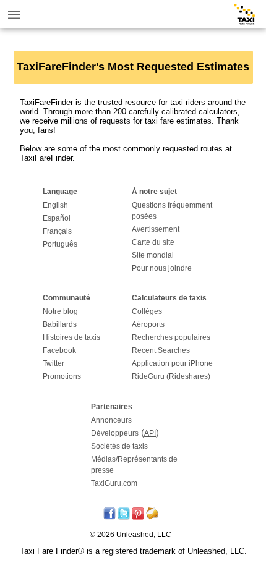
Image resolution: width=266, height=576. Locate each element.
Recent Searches (161, 350)
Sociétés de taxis (119, 446)
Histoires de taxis (71, 337)
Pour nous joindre (162, 268)
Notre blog (60, 311)
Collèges (147, 311)
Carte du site (153, 242)
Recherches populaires (171, 337)
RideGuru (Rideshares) (171, 376)
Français (57, 231)
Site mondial (153, 255)
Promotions (62, 376)
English (55, 205)
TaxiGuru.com (114, 483)
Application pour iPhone (172, 363)
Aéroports (148, 324)
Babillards (60, 324)
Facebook (59, 350)
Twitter (53, 363)
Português (60, 244)
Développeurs (115, 433)
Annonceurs (111, 420)
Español (57, 218)
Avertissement (155, 229)
